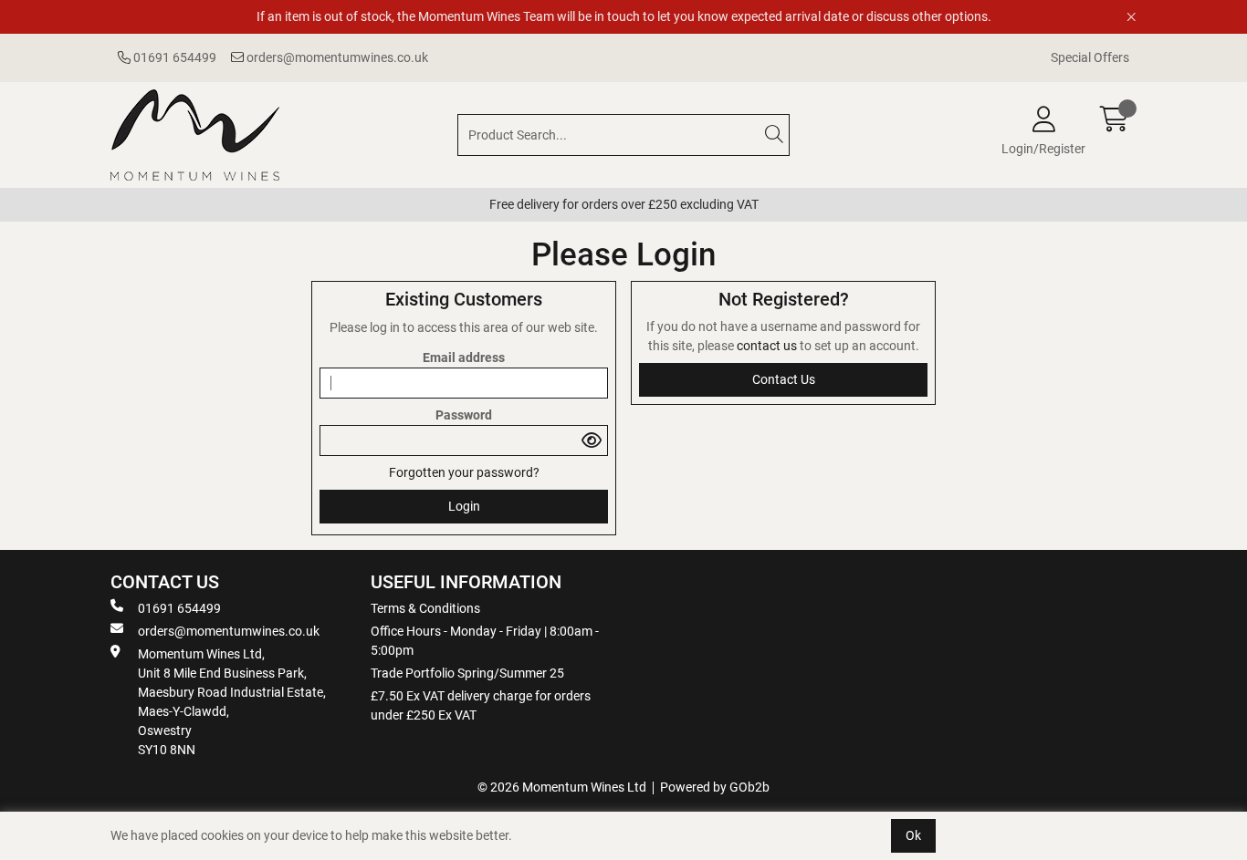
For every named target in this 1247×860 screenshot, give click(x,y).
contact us (768, 345)
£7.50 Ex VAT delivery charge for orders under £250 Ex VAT (481, 705)
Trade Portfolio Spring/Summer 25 (467, 673)
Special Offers (1090, 57)
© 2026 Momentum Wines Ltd (561, 787)
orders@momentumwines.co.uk (336, 57)
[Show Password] (592, 440)
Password (463, 415)
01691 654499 (173, 57)
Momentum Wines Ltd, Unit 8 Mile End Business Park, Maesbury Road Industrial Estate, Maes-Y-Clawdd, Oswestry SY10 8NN (232, 702)
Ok (913, 835)
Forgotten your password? (464, 472)
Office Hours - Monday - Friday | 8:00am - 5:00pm (485, 641)
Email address (464, 357)
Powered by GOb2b (715, 787)
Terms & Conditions (425, 608)
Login (464, 506)
